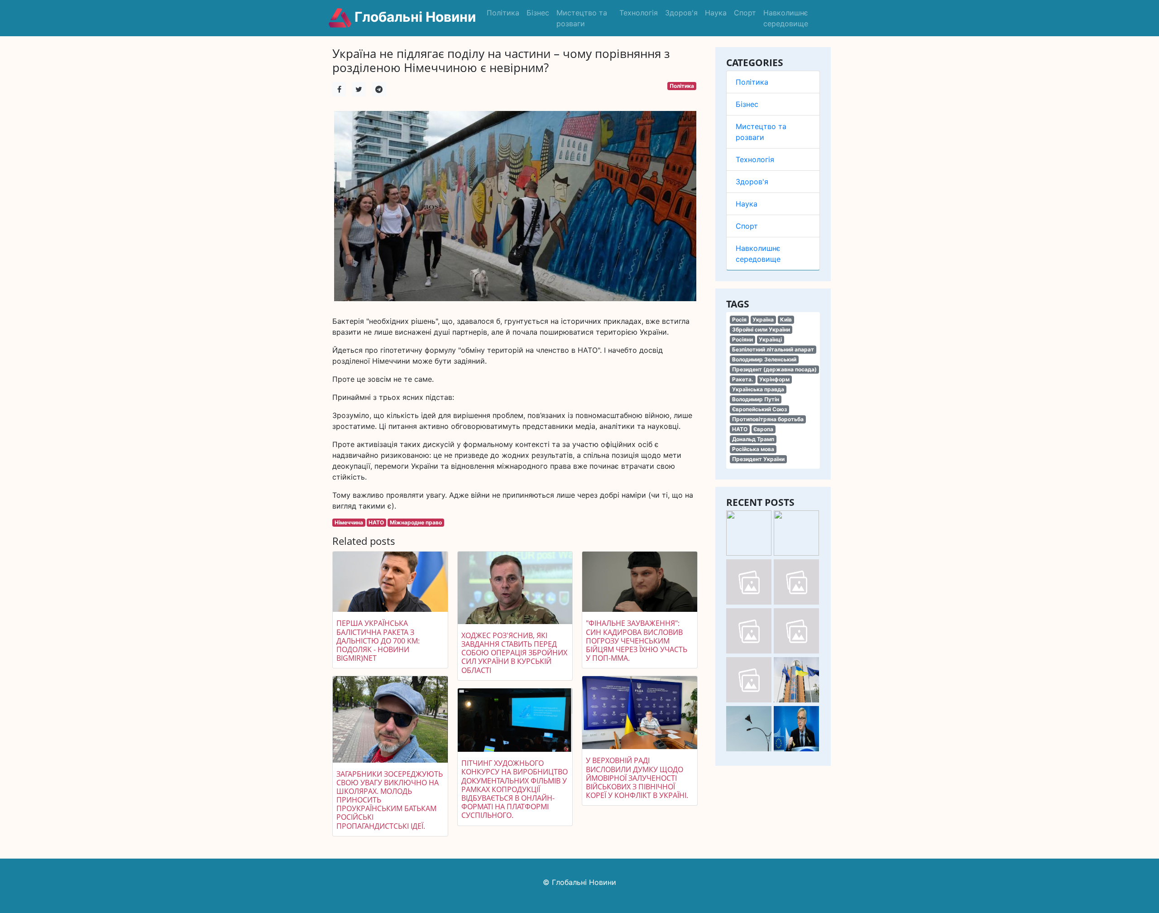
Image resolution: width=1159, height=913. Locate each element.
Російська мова (753, 449)
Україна (763, 319)
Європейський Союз (759, 409)
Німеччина (349, 522)
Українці (770, 339)
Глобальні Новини (413, 17)
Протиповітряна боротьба (768, 419)
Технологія (638, 12)
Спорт (745, 12)
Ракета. (742, 379)
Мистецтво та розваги (581, 18)
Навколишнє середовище (785, 18)
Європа (763, 429)
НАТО (739, 429)
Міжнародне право (416, 522)
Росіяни (742, 339)
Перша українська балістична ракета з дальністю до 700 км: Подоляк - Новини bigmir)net (378, 640)
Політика (503, 12)
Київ (786, 319)
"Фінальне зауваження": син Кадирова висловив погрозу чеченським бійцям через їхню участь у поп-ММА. (636, 640)
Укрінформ (774, 379)
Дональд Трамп (753, 439)
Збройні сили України (761, 329)
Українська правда (758, 389)
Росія (739, 319)
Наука (716, 12)
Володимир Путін (755, 399)
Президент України (758, 459)
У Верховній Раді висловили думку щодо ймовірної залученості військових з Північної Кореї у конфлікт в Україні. (637, 777)
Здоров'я (681, 12)
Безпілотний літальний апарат (773, 349)
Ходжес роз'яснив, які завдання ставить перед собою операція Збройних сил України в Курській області (514, 652)
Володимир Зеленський (764, 359)
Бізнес (538, 12)
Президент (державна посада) (774, 369)
